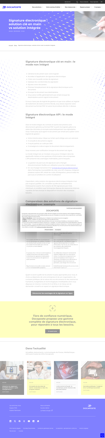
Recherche (67, 2)
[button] (102, 435)
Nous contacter (84, 1)
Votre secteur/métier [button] (54, 7)
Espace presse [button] (86, 7)
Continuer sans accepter (74, 208)
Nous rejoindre (94, 1)
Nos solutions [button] (38, 7)
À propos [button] (99, 7)
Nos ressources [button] (71, 7)
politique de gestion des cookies (45, 227)
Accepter (58, 229)
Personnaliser (49, 229)
